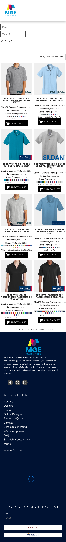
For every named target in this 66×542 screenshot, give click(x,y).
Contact (8, 422)
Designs (8, 406)
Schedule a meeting (15, 427)
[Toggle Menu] (59, 10)
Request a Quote (13, 418)
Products (9, 410)
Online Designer (13, 414)
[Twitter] (17, 382)
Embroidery (12, 110)
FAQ (6, 435)
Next (35, 329)
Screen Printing (12, 113)
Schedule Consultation (17, 439)
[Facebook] (10, 382)
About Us (9, 401)
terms (7, 444)
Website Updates (14, 431)
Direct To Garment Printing (12, 107)
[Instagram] (25, 382)
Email (6, 513)
